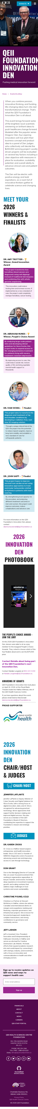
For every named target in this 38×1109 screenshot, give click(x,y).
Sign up (19, 990)
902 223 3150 (29, 671)
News (19, 1016)
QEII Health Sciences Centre (19, 1099)
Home (4, 94)
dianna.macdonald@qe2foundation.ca (17, 527)
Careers (19, 1020)
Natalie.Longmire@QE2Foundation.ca (18, 673)
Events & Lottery (16, 94)
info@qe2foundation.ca (21, 1053)
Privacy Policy (19, 1097)
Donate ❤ (24, 4)
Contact (19, 1013)
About (19, 1009)
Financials (19, 1006)
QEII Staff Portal (19, 1023)
